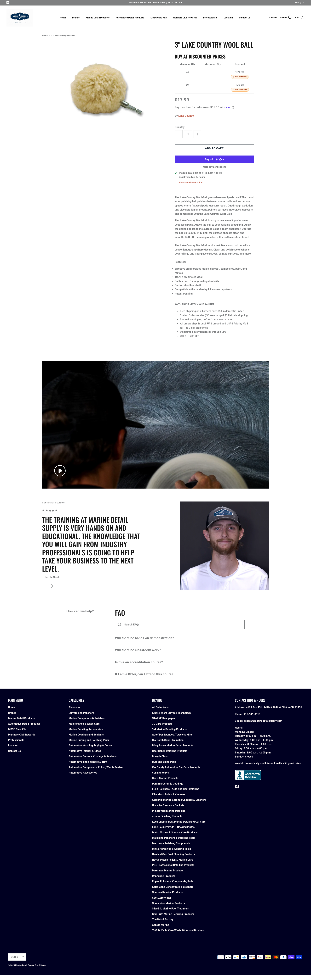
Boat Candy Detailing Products (169, 750)
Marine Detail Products (97, 17)
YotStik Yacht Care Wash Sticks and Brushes (178, 930)
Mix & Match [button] (241, 77)
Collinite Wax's (160, 772)
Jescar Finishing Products (167, 816)
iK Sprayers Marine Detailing (168, 810)
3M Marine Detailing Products (169, 729)
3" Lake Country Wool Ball (63, 35)
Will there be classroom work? (138, 650)
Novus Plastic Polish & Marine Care (172, 859)
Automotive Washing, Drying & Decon (90, 745)
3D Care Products (162, 723)
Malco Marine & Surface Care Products (175, 832)
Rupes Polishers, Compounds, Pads (172, 881)
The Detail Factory (162, 919)
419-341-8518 (252, 714)
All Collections (160, 707)
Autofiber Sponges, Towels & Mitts (172, 734)
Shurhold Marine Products (167, 892)
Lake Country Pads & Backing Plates (173, 827)
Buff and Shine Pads (164, 761)
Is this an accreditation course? (139, 662)
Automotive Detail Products (130, 17)
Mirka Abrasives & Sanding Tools (171, 848)
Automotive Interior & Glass (85, 750)
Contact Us (244, 17)
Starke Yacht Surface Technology (171, 712)
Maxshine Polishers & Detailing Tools (173, 837)
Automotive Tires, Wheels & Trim (88, 761)
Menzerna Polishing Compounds (171, 843)
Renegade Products (163, 876)
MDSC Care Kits (158, 17)
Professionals (210, 17)
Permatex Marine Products (167, 870)
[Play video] (59, 470)
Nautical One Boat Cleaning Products (173, 854)
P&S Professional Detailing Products (173, 865)
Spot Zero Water (161, 897)
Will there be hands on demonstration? (144, 638)
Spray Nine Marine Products (168, 903)
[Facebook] (7, 2)
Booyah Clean (160, 756)
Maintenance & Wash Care (84, 723)
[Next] (52, 586)
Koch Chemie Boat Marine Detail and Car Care (179, 821)
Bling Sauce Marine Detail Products (172, 745)
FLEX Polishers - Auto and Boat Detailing (175, 789)
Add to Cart (214, 148)
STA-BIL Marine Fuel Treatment (170, 908)
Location (228, 17)
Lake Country (186, 115)
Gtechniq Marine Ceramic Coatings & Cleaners (179, 799)
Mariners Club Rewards (185, 17)
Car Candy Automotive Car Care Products (176, 767)
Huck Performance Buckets (168, 805)
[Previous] (43, 586)
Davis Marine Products (165, 778)
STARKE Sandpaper (163, 718)
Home (63, 17)
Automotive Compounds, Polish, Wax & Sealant (96, 767)
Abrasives (74, 707)
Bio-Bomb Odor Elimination (168, 740)
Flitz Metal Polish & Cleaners (168, 794)
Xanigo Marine (160, 924)
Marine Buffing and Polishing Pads (89, 740)
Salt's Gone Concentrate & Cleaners (172, 886)
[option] (108, 91)
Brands (76, 17)
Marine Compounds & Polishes (86, 718)
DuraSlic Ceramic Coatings (167, 783)
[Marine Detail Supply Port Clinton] (19, 18)
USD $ (298, 2)
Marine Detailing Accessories (86, 729)
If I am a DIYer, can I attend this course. (144, 674)
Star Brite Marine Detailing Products (173, 914)
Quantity (179, 127)
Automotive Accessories (83, 772)
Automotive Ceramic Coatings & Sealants (93, 756)
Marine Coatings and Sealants (86, 734)
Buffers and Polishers (81, 712)
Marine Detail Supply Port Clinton (30, 965)
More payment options (214, 167)
